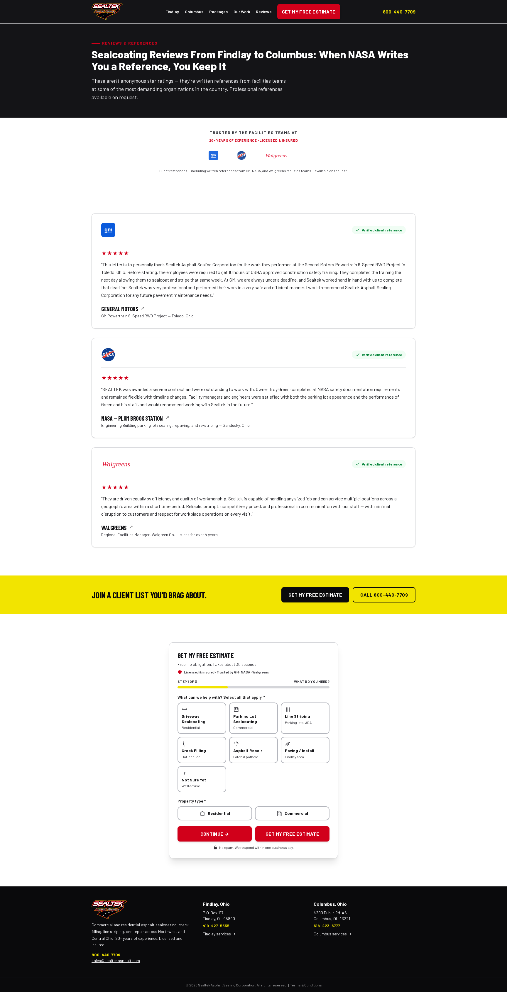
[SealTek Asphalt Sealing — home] (107, 12)
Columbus (194, 11)
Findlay (172, 11)
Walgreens (113, 527)
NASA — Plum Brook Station (132, 418)
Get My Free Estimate (309, 11)
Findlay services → (219, 933)
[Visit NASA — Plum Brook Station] (108, 355)
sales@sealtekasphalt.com (116, 960)
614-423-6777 (327, 925)
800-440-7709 (399, 11)
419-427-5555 (216, 925)
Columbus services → (332, 933)
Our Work (242, 11)
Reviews (263, 11)
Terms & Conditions (306, 985)
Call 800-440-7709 (384, 594)
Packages (218, 11)
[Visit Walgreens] (123, 464)
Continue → (214, 834)
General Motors (119, 308)
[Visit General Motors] (108, 230)
